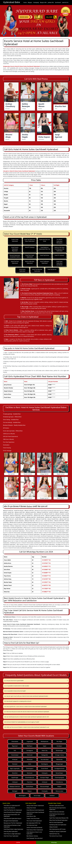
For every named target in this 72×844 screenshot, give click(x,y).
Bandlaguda (44, 764)
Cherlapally (45, 791)
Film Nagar (59, 741)
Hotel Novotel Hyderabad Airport (12, 818)
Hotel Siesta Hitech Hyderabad (35, 830)
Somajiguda (30, 750)
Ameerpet (14, 759)
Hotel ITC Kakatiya (30, 247)
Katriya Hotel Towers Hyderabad (35, 805)
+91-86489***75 (46, 572)
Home (25, 2)
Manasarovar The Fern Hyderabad (13, 823)
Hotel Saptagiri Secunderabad (35, 838)
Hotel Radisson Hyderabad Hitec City (44, 248)
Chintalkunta (59, 782)
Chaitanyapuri (29, 768)
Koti (15, 750)
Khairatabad (15, 741)
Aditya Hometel (53, 827)
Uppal (44, 746)
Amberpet (44, 782)
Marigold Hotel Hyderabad (11, 821)
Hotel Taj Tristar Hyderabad (11, 836)
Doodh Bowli (44, 768)
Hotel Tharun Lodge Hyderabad (12, 833)
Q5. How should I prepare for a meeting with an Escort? (17, 701)
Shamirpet (29, 759)
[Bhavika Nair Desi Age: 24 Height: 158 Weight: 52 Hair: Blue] (60, 92)
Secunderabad (44, 759)
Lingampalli (30, 741)
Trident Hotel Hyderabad (14, 240)
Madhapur (29, 746)
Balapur (30, 791)
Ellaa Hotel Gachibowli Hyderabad (58, 820)
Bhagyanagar (59, 764)
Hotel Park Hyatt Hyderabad (29, 256)
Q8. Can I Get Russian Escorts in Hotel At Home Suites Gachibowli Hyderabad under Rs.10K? (26, 717)
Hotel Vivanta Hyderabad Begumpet (14, 249)
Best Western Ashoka (32, 836)
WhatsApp (54, 842)
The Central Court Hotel (55, 836)
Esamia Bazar (29, 786)
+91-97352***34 (46, 563)
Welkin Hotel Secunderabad (56, 812)
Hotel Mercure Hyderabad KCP (12, 805)
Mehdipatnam (44, 741)
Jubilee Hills (51, 2)
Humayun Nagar (44, 777)
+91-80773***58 (46, 585)
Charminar (30, 782)
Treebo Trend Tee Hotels (33, 818)
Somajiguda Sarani (59, 768)
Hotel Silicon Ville (31, 816)
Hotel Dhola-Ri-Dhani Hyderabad (12, 812)
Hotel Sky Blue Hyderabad (11, 831)
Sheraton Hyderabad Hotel (56, 805)
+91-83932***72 (46, 566)
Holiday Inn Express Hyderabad (57, 831)
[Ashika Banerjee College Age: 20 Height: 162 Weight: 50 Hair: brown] (28, 92)
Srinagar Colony (59, 755)
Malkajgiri (14, 791)
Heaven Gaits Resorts (9, 808)
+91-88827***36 (46, 591)
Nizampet (14, 764)
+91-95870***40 (46, 560)
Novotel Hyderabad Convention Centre (15, 256)
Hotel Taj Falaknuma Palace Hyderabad (29, 240)
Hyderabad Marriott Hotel (44, 240)
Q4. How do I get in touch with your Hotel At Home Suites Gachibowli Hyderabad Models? (26, 696)
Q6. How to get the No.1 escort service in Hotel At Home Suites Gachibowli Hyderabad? (25, 706)
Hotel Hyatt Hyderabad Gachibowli (59, 263)
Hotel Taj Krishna (44, 255)
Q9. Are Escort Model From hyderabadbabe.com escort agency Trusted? (21, 722)
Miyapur (30, 2)
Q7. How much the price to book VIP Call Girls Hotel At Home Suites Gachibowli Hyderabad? (26, 711)
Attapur (59, 786)
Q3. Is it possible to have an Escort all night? (15, 691)
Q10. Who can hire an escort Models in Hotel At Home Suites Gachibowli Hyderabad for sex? (26, 727)
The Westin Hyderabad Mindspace (59, 241)
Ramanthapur (59, 773)
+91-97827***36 (46, 582)
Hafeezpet (15, 782)
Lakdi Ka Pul (65, 2)
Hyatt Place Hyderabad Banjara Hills (58, 818)
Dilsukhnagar (59, 750)
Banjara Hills (43, 2)
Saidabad (52, 795)
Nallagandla (44, 755)
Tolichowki (29, 755)
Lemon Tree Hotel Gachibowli (34, 827)
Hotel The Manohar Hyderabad (37, 270)
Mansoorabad (59, 791)
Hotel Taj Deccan (52, 269)
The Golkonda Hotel (32, 825)
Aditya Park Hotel (31, 808)
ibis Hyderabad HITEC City (33, 823)
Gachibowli (58, 2)
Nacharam (29, 773)
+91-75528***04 (46, 588)
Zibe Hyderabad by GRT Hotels (57, 829)
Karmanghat (22, 795)
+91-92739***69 (46, 579)
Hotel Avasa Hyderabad (22, 270)
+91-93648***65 (46, 569)
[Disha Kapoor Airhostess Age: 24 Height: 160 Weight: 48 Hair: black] (44, 123)
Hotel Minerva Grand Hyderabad (35, 810)
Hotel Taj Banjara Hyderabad (44, 262)
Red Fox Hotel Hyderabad (56, 822)
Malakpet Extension (15, 786)
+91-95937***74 (46, 576)
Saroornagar (37, 795)
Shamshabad (14, 755)
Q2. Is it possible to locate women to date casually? (16, 685)
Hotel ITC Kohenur (59, 255)
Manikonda (59, 759)
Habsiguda (44, 773)
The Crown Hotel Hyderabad (34, 821)
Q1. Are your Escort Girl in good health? (14, 680)
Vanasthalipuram (29, 777)
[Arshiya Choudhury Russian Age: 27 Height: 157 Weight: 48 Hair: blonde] (11, 92)
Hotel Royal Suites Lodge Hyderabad (13, 829)
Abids (29, 764)
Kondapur (59, 746)
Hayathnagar (14, 777)
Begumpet (15, 746)
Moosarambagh (44, 786)
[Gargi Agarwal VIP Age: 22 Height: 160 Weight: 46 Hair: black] (60, 123)
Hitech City (44, 750)
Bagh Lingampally (15, 768)
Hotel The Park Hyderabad (15, 262)
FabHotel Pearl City (54, 833)
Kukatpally (36, 2)
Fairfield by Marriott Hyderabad (57, 824)
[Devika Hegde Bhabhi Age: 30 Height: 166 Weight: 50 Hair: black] (28, 123)
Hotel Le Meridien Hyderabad (29, 262)
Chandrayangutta (59, 777)
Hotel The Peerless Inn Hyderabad (13, 810)
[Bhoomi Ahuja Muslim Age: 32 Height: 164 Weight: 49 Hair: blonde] (11, 123)
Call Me (18, 842)
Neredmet (15, 773)
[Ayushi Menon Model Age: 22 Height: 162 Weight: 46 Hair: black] (44, 92)
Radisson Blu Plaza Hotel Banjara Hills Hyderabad (59, 249)
